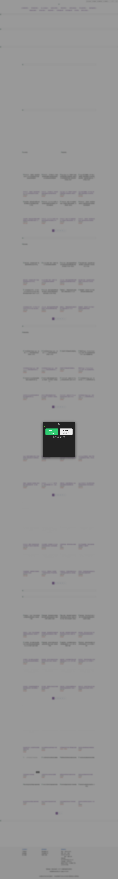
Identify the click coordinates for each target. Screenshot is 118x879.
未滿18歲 (66, 431)
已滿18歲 (51, 431)
